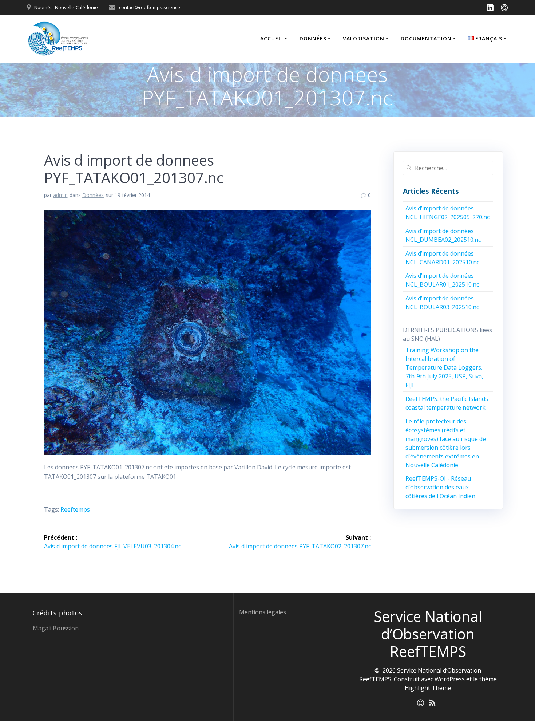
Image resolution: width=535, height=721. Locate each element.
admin (60, 195)
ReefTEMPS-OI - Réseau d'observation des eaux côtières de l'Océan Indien (440, 487)
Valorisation (363, 38)
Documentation (426, 38)
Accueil (271, 38)
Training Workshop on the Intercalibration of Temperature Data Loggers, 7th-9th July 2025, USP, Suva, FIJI (444, 367)
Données (313, 38)
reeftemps (75, 509)
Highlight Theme (428, 688)
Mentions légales (262, 612)
